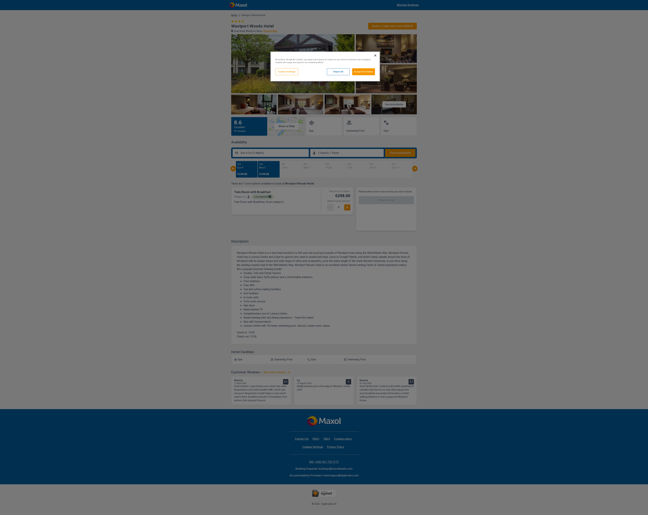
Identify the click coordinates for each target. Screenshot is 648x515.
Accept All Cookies (363, 71)
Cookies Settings (286, 71)
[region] (325, 66)
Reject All (338, 71)
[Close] (375, 55)
